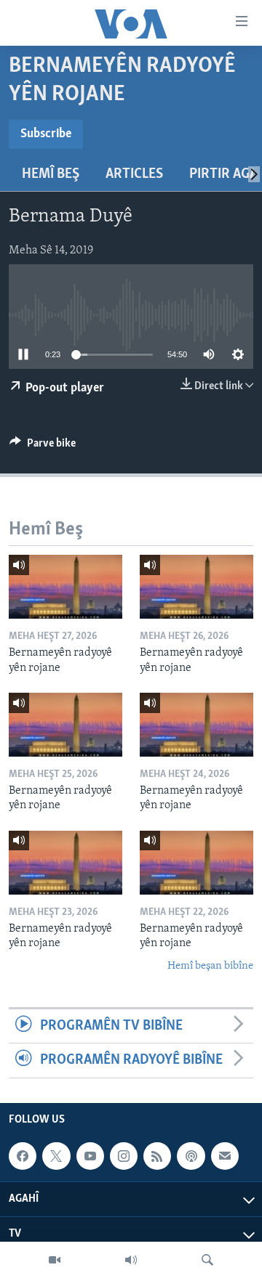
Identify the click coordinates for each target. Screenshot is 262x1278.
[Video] (54, 1260)
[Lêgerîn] (207, 1260)
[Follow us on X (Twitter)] (56, 1156)
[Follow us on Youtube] (90, 1156)
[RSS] (157, 1156)
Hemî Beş (50, 174)
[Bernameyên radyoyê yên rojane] (65, 587)
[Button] (42, 446)
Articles (134, 174)
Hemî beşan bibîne (210, 966)
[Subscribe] (225, 1156)
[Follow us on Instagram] (124, 1156)
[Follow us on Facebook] (22, 1156)
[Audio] (131, 1260)
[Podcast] (191, 1156)
